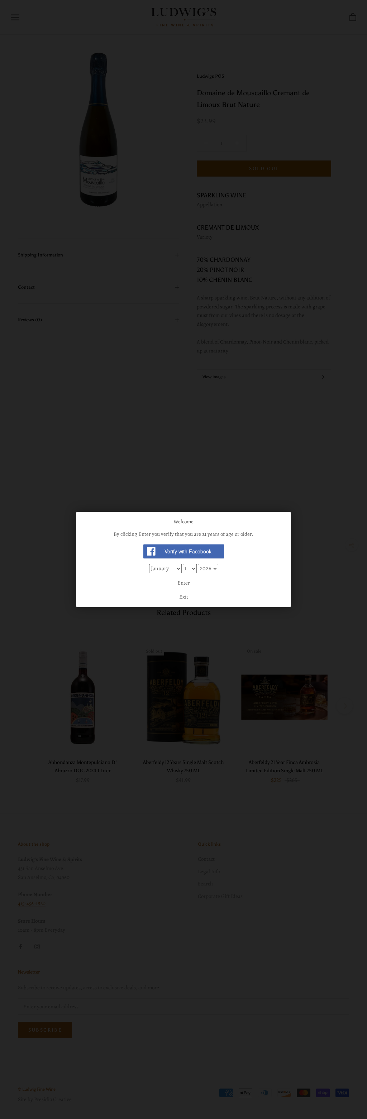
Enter (183, 582)
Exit (183, 597)
